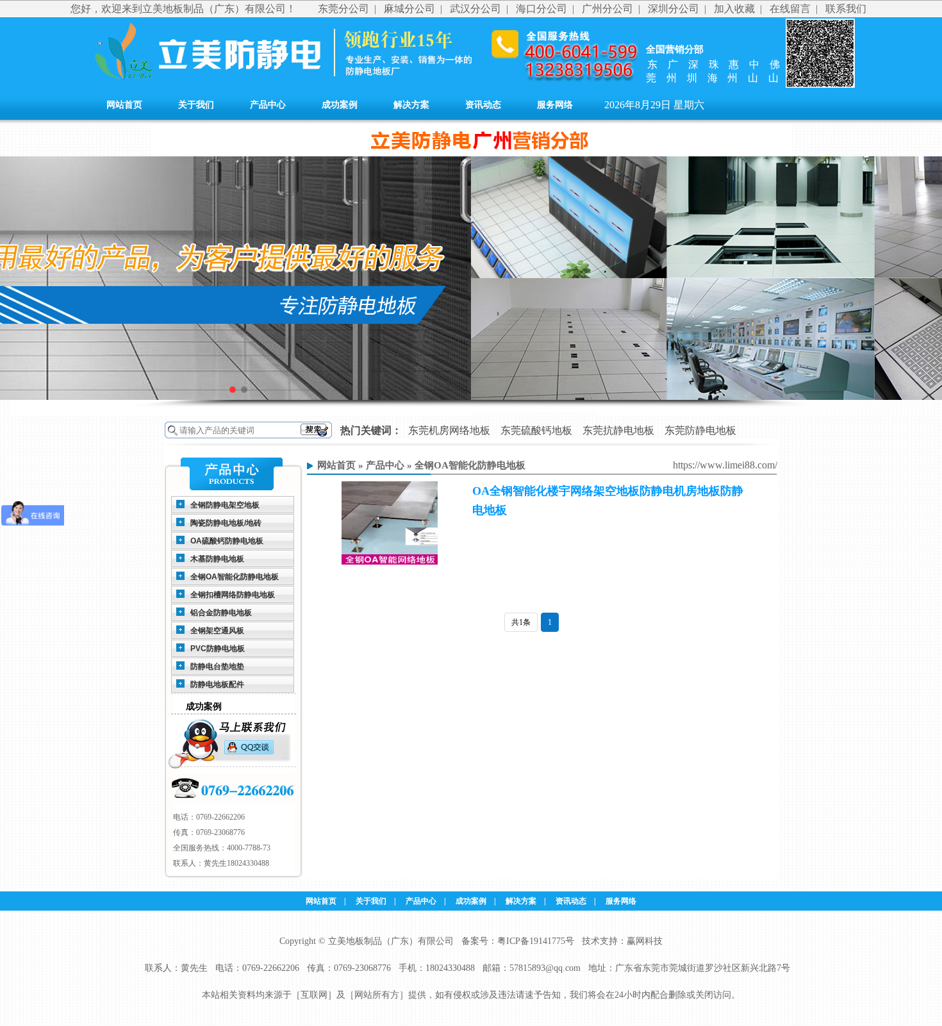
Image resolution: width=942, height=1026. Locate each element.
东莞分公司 (343, 8)
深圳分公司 (673, 8)
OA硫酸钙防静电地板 (226, 540)
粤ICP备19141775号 (535, 941)
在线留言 (790, 8)
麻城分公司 (409, 8)
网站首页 (124, 105)
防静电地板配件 (217, 684)
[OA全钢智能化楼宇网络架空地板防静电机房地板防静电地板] (390, 562)
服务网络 (555, 105)
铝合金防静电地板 (221, 612)
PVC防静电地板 (217, 648)
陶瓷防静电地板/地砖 (225, 522)
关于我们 (196, 105)
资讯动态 (483, 105)
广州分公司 (607, 8)
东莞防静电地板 (700, 430)
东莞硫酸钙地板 (536, 430)
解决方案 (411, 105)
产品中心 (268, 105)
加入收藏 (734, 8)
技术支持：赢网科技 (622, 941)
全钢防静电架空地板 (225, 505)
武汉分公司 (475, 8)
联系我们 (845, 8)
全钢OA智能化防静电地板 (234, 576)
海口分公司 (541, 8)
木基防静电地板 (217, 558)
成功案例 (340, 105)
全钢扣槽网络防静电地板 (232, 594)
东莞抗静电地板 (618, 430)
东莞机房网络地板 (449, 430)
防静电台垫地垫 (217, 666)
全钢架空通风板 (217, 630)
